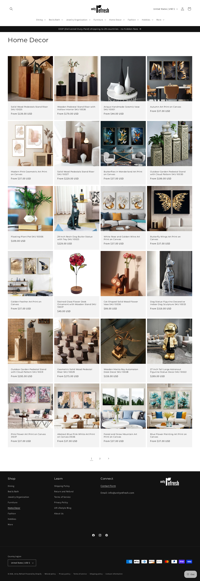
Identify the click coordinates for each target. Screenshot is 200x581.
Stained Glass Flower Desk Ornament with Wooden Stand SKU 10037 (76, 304)
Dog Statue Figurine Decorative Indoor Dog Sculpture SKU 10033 (168, 303)
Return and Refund (63, 491)
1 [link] (91, 458)
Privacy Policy (61, 502)
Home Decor (14, 507)
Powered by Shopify (33, 574)
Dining (11, 486)
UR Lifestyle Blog (62, 507)
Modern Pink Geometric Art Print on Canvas (29, 172)
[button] (11, 8)
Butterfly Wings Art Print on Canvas (165, 237)
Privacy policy (64, 574)
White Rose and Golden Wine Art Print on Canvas (122, 237)
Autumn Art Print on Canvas (165, 106)
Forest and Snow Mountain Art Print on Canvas (120, 435)
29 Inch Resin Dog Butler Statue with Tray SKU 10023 (75, 237)
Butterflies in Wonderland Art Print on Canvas (123, 172)
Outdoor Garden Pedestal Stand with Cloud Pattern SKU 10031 (28, 370)
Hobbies (12, 519)
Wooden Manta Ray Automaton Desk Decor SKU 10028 (121, 370)
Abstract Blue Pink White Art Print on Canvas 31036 (76, 435)
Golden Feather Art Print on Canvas (26, 303)
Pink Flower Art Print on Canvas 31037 (28, 435)
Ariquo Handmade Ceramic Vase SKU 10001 (122, 108)
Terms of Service (62, 497)
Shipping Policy (62, 486)
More (10, 524)
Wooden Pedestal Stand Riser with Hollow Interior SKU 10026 (76, 108)
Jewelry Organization (18, 497)
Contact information (114, 574)
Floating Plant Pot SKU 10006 (27, 236)
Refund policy (50, 574)
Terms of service (80, 574)
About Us (59, 513)
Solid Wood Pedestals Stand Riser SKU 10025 (29, 108)
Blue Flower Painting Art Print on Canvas (168, 435)
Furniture (12, 502)
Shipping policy (96, 574)
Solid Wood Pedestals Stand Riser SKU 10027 (75, 172)
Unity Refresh (19, 574)
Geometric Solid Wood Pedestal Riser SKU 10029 (74, 370)
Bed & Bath (13, 491)
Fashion (12, 513)
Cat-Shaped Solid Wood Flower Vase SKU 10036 (121, 303)
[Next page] (108, 458)
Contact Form (108, 486)
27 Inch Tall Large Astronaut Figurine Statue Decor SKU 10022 (168, 370)
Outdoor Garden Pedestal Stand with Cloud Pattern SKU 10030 (167, 172)
